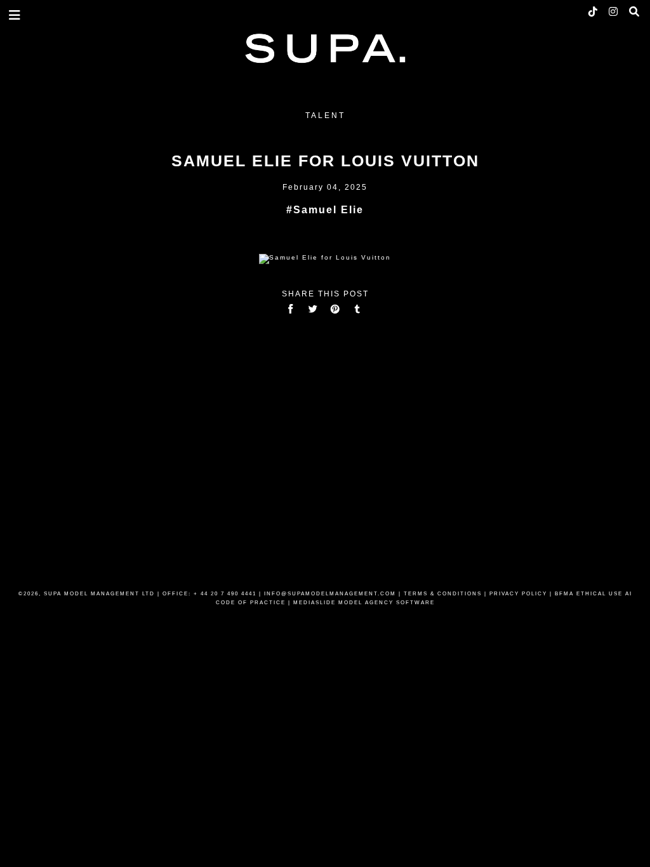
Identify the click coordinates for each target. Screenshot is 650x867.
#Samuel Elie (325, 209)
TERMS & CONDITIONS (443, 594)
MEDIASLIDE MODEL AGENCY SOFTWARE (364, 603)
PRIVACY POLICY (518, 594)
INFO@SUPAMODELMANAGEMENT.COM (330, 594)
